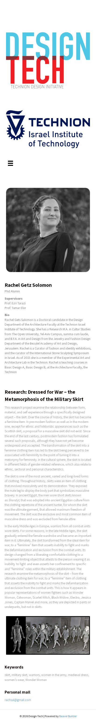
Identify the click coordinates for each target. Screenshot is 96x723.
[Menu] (10, 163)
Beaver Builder (68, 716)
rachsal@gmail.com (18, 700)
